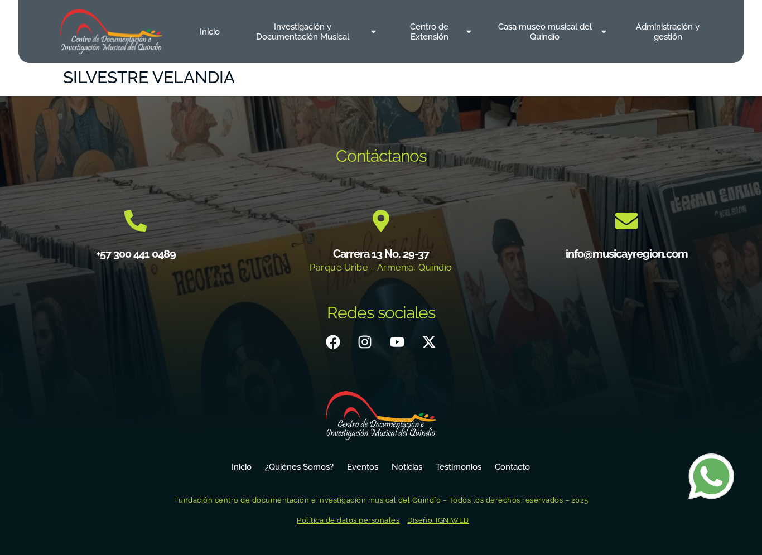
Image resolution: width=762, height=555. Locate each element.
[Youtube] (397, 341)
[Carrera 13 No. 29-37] (381, 221)
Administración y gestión (668, 32)
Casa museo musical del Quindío (545, 32)
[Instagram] (364, 341)
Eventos (362, 467)
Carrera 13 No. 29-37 (381, 253)
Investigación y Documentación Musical (302, 32)
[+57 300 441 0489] (135, 221)
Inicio (210, 32)
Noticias (407, 467)
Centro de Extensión (429, 32)
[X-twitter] (428, 341)
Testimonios (458, 467)
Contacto (512, 467)
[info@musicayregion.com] (626, 221)
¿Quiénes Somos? (299, 467)
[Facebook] (333, 341)
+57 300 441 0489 (136, 253)
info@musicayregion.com (627, 253)
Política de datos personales (348, 520)
